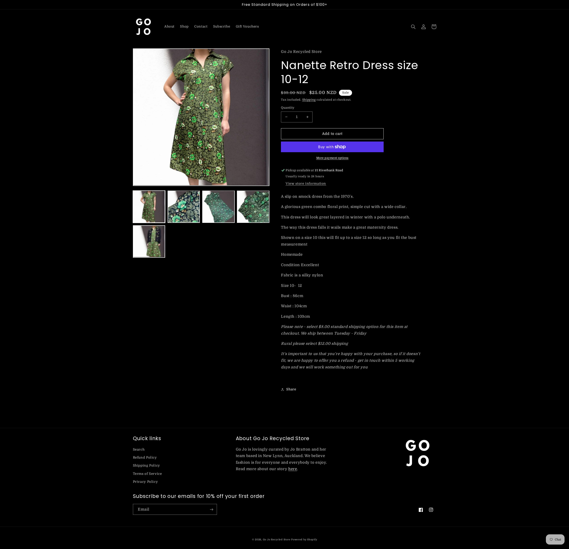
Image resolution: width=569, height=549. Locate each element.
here (292, 469)
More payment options (332, 158)
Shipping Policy (146, 465)
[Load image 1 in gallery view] (149, 206)
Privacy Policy (145, 482)
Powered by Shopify (304, 539)
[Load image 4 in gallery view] (253, 206)
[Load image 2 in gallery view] (184, 206)
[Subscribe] (211, 509)
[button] (413, 27)
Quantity (287, 107)
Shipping (309, 99)
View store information (306, 184)
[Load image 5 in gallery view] (149, 241)
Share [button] (291, 389)
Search (139, 449)
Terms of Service (147, 474)
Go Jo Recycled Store (277, 539)
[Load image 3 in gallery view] (218, 206)
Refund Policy (145, 457)
